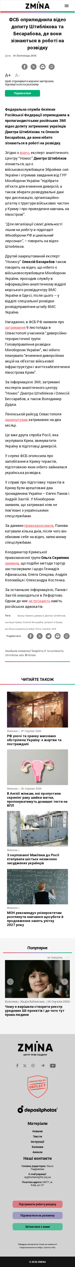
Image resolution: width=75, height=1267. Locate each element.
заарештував (16, 419)
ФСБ (54, 628)
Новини (37, 1131)
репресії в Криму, (53, 622)
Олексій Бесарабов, (33, 622)
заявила (12, 563)
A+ (8, 75)
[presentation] (10, 982)
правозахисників (38, 525)
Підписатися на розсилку (37, 1215)
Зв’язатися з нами (37, 1227)
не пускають (39, 600)
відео (24, 152)
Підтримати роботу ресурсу (37, 1204)
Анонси (37, 1152)
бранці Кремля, (26, 615)
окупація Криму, (13, 622)
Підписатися (22, 93)
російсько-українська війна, (20, 628)
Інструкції (37, 1142)
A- (17, 75)
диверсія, (39, 615)
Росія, (38, 628)
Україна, (46, 628)
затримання (15, 327)
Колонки (37, 1147)
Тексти (37, 1136)
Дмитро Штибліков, (55, 615)
